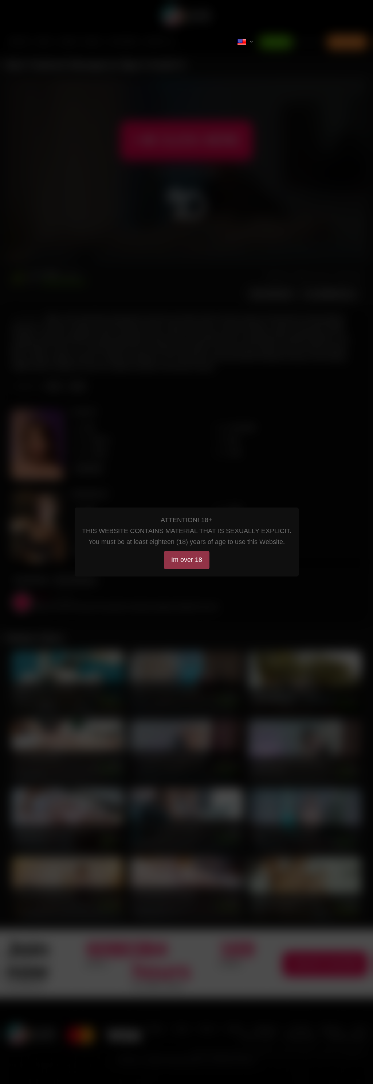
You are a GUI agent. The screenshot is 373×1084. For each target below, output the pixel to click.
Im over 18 (186, 559)
